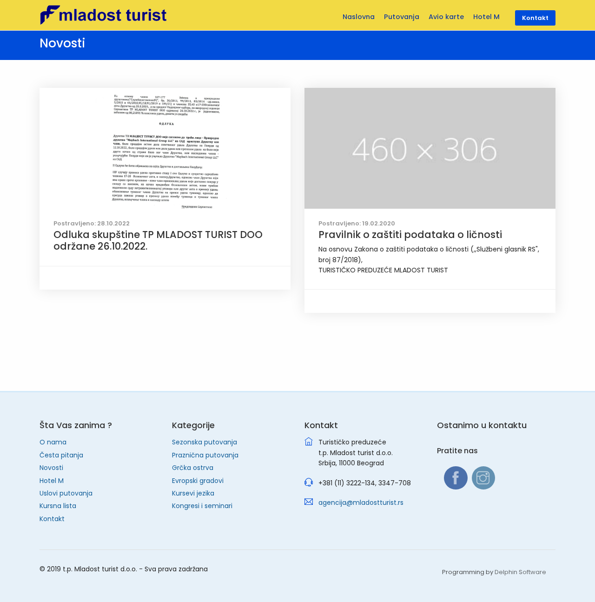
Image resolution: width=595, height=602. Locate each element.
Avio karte (446, 16)
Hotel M (52, 480)
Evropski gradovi (198, 480)
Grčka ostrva (192, 467)
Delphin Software (520, 572)
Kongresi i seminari (202, 505)
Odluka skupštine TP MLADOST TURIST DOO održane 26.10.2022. (158, 240)
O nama (53, 442)
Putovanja (401, 16)
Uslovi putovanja (66, 493)
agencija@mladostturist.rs (360, 502)
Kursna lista (58, 505)
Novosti (51, 467)
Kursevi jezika (193, 493)
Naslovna (359, 16)
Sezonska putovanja (204, 442)
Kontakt (52, 518)
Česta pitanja (61, 455)
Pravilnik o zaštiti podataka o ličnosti (410, 234)
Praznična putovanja (205, 455)
